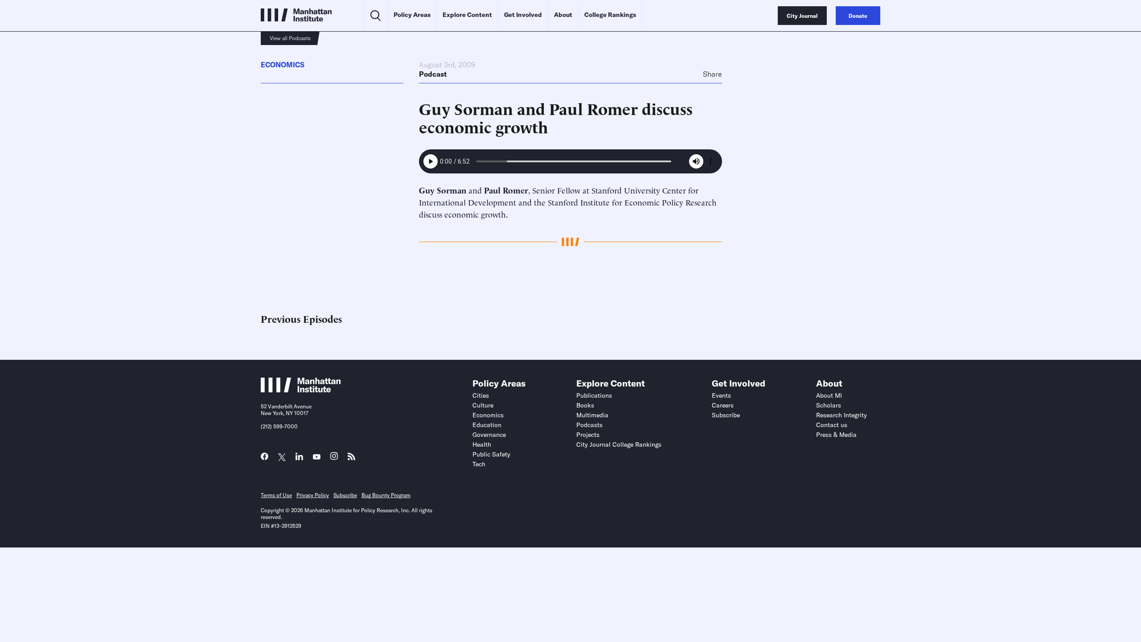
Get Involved (523, 15)
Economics (282, 64)
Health (481, 444)
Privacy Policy (312, 495)
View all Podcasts (290, 38)
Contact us (831, 425)
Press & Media (836, 435)
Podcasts (589, 425)
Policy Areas (412, 15)
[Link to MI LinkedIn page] (299, 458)
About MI (829, 395)
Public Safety (491, 454)
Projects (587, 435)
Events (721, 395)
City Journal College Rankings (618, 444)
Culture (482, 405)
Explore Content (467, 15)
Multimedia (592, 415)
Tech (478, 464)
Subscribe (726, 415)
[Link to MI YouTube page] (316, 457)
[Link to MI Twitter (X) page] (282, 457)
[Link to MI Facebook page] (264, 458)
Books (585, 405)
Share (712, 74)
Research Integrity (841, 415)
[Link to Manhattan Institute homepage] (301, 389)
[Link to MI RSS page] (351, 458)
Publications (594, 395)
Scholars (828, 405)
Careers (723, 405)
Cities (480, 395)
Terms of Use (276, 495)
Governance (489, 435)
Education (486, 425)
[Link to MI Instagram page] (334, 458)
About (563, 15)
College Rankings (610, 15)
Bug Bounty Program (385, 495)
